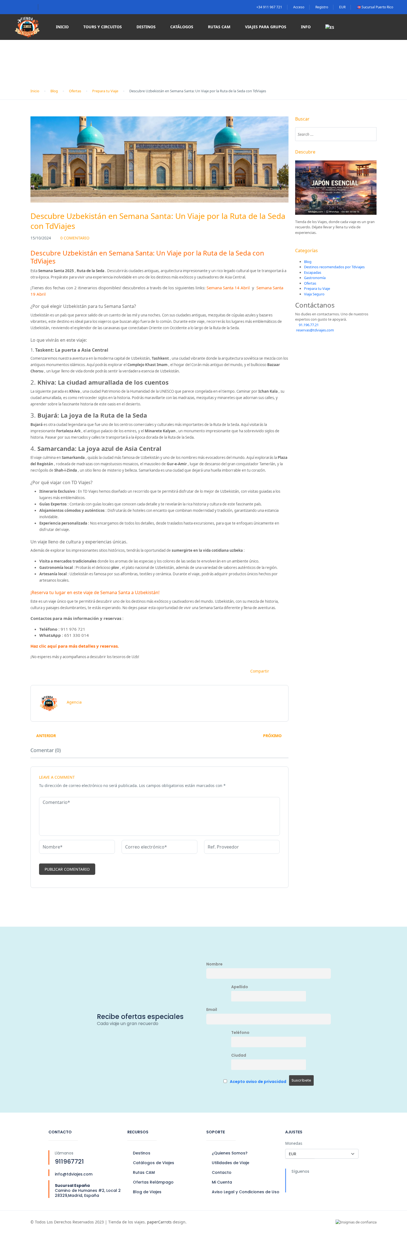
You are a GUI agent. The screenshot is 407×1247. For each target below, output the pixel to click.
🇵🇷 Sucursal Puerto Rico (375, 7)
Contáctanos (315, 305)
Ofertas (75, 90)
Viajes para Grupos (265, 26)
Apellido (239, 987)
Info (306, 26)
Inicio (62, 26)
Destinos (146, 26)
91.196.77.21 (308, 324)
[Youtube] (337, 1184)
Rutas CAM (219, 26)
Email (211, 1009)
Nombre (214, 964)
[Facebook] (298, 1184)
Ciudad (238, 1055)
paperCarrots (159, 1222)
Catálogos (181, 26)
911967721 (69, 1161)
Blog (54, 90)
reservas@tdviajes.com (314, 330)
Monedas (293, 1143)
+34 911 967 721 (269, 7)
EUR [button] (342, 7)
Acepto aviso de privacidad (258, 1081)
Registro (321, 7)
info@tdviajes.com (73, 1174)
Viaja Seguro (314, 294)
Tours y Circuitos (102, 26)
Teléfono (240, 1032)
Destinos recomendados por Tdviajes (334, 266)
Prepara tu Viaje (105, 90)
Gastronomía (315, 277)
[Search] (369, 134)
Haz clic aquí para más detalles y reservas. (74, 646)
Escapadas (312, 272)
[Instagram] (318, 1184)
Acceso (298, 7)
